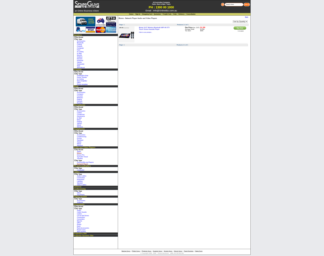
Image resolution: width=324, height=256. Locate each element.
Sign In (137, 14)
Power (79, 224)
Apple (79, 151)
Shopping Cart (147, 14)
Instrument (80, 179)
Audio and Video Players (84, 147)
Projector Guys (146, 251)
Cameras (77, 187)
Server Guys (178, 251)
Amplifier (78, 70)
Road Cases (81, 230)
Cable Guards (82, 212)
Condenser (81, 114)
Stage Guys (198, 251)
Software (80, 202)
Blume (121, 18)
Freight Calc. (167, 14)
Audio (79, 210)
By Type (79, 39)
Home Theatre (82, 77)
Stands (79, 62)
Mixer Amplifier (82, 81)
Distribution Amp (82, 75)
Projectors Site (80, 233)
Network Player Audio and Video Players (141, 18)
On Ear (79, 138)
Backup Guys (126, 251)
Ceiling (79, 45)
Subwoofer (80, 64)
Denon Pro (80, 155)
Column (79, 46)
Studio (79, 142)
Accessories (81, 41)
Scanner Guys (157, 251)
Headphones (79, 129)
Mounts (79, 55)
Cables (79, 113)
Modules (80, 98)
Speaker (80, 183)
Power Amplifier (82, 84)
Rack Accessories (83, 228)
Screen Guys (168, 251)
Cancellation (190, 14)
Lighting (80, 181)
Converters (81, 219)
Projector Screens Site (83, 236)
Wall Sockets (81, 231)
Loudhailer (80, 170)
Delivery (181, 14)
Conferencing (81, 137)
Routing (79, 103)
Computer (80, 48)
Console (80, 96)
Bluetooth (80, 43)
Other (79, 83)
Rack (78, 226)
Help (175, 14)
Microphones (79, 105)
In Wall (79, 53)
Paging (79, 99)
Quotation (157, 14)
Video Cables (81, 185)
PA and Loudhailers (82, 166)
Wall (78, 66)
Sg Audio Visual (82, 157)
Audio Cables (81, 176)
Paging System (80, 197)
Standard (80, 140)
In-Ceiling (80, 79)
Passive (79, 59)
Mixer (76, 86)
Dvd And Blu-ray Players (85, 162)
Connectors (81, 178)
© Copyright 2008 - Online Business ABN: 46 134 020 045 (162, 253)
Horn (78, 50)
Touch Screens (189, 251)
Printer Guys (136, 251)
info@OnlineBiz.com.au (165, 10)
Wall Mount (81, 68)
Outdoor (80, 57)
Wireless (80, 127)
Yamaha (80, 158)
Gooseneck (81, 116)
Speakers (78, 35)
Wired (79, 125)
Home (131, 14)
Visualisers (81, 195)
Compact (80, 94)
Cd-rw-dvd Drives (83, 216)
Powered (80, 60)
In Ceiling (80, 52)
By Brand (79, 37)
